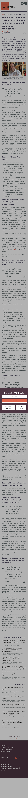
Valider (14, 401)
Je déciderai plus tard (21, 407)
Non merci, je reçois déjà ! (8, 407)
